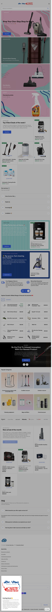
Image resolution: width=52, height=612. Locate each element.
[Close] (20, 576)
